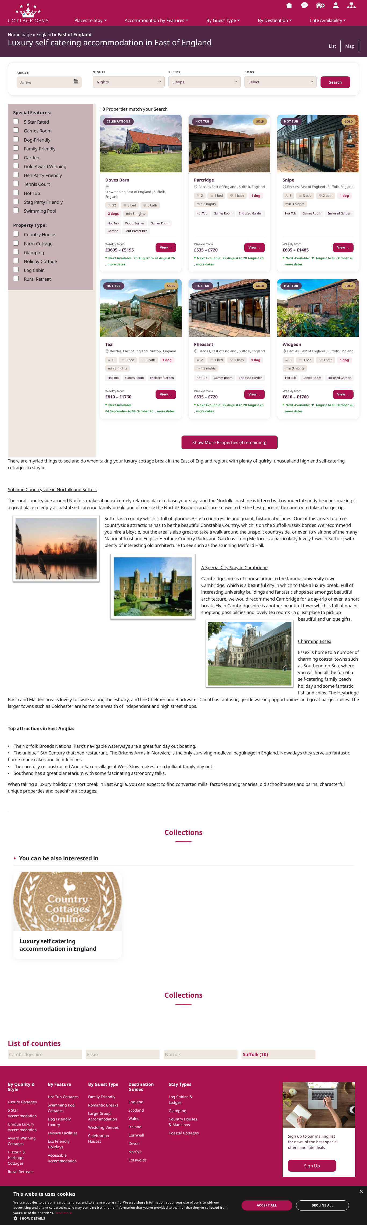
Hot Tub (32, 193)
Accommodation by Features (154, 20)
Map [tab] (349, 46)
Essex (93, 1054)
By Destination (273, 20)
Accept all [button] (267, 1205)
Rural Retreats (21, 1171)
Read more (63, 1213)
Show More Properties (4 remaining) (229, 442)
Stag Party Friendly (43, 202)
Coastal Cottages (184, 1132)
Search (335, 82)
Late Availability (326, 20)
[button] (123, 1218)
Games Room (38, 131)
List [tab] (332, 46)
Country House (39, 234)
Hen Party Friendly (43, 175)
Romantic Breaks (103, 1105)
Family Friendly (101, 1096)
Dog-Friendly (37, 140)
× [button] (361, 1192)
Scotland (136, 1110)
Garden (31, 157)
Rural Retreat (37, 279)
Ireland (135, 1126)
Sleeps (174, 72)
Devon (134, 1143)
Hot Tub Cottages (63, 1096)
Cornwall (136, 1135)
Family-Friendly (40, 149)
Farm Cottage (38, 243)
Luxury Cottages (22, 1101)
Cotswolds (137, 1160)
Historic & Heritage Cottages (16, 1157)
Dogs (249, 72)
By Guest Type (221, 20)
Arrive (23, 73)
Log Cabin (34, 270)
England (135, 1101)
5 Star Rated (36, 122)
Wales (133, 1118)
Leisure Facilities (63, 1132)
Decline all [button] (322, 1205)
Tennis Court (37, 184)
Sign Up (312, 1166)
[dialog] (183, 1205)
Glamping (34, 252)
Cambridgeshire (25, 1054)
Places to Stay (88, 20)
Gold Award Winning (45, 166)
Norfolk (173, 1054)
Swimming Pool (40, 211)
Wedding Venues (103, 1127)
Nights (99, 72)
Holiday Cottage (40, 261)
